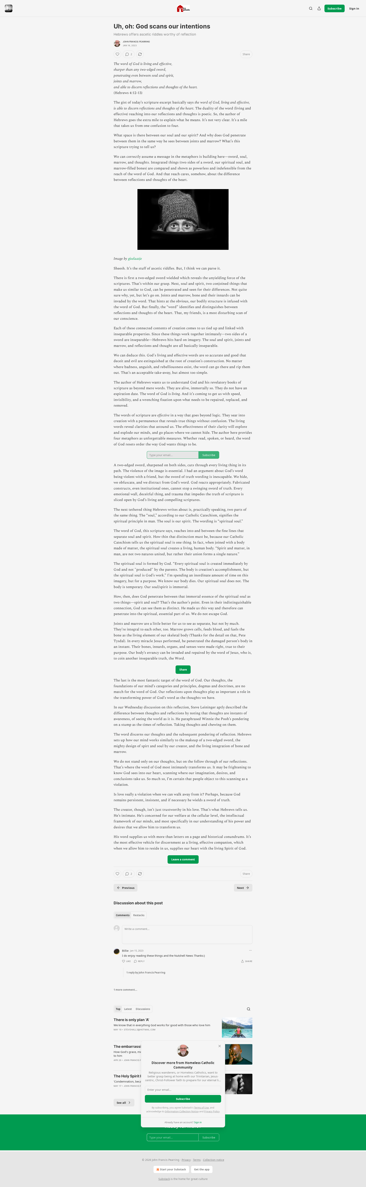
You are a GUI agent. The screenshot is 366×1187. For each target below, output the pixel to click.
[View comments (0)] (151, 1034)
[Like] (117, 54)
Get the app (201, 1169)
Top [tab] (118, 1009)
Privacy (186, 1160)
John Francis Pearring (136, 41)
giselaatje (135, 258)
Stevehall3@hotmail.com (139, 1029)
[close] (220, 1046)
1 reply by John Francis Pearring (145, 972)
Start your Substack (173, 1169)
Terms (197, 1160)
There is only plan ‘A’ (131, 1020)
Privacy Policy (211, 1111)
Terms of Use (201, 1107)
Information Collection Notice (182, 1111)
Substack (164, 1179)
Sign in (354, 8)
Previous (128, 888)
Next (240, 888)
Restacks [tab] (138, 915)
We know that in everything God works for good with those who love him (162, 1025)
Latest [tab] (128, 1009)
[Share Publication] (319, 8)
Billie (125, 950)
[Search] (311, 8)
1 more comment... (125, 989)
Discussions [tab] (143, 1009)
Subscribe (334, 8)
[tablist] (130, 915)
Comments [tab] (122, 915)
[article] (183, 1027)
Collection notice (213, 1160)
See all (121, 1102)
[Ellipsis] (250, 950)
